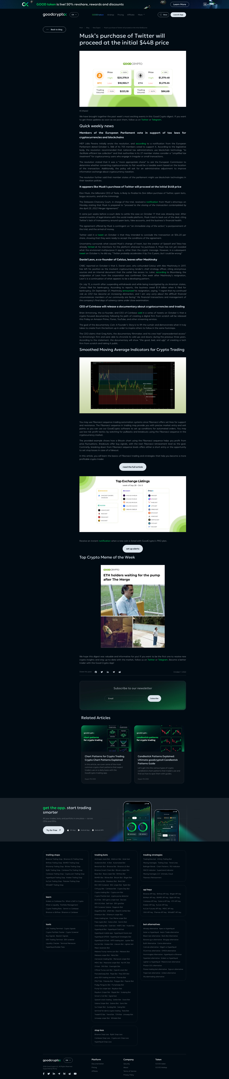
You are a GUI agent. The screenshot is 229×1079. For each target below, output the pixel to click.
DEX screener (69, 940)
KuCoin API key (162, 905)
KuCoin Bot (99, 944)
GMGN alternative (169, 951)
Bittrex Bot (109, 877)
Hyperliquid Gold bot (116, 929)
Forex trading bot (101, 918)
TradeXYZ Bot (100, 1014)
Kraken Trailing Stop (74, 877)
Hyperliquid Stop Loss (103, 1042)
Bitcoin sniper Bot (122, 870)
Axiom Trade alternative (169, 932)
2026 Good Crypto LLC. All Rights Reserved (57, 1066)
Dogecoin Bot (117, 907)
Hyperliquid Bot (101, 929)
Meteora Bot (125, 951)
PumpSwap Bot (118, 985)
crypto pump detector (119, 896)
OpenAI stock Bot (121, 970)
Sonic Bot (123, 1003)
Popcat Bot (129, 981)
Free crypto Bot (101, 922)
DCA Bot (98, 900)
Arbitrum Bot (116, 859)
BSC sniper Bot (116, 885)
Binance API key (149, 894)
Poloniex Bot (108, 981)
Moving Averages (150, 863)
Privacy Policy (128, 1075)
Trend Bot (110, 1014)
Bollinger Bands (149, 866)
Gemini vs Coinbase (70, 909)
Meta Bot (114, 955)
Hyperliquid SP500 (102, 937)
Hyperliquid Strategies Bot (120, 937)
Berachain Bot (100, 866)
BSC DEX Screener (102, 885)
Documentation (98, 1064)
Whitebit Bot (116, 1018)
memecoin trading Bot (103, 959)
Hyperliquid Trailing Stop (55, 877)
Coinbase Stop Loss (102, 1038)
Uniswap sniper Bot (102, 1018)
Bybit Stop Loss (116, 1034)
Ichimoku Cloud (167, 874)
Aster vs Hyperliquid (151, 932)
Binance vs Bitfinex (53, 912)
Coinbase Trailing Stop (55, 874)
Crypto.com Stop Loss (120, 1038)
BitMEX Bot (99, 877)
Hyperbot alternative (151, 958)
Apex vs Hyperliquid (166, 928)
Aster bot (126, 859)
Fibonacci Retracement (152, 877)
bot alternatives (151, 924)
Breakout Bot (111, 881)
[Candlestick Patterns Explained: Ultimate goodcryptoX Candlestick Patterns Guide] (159, 738)
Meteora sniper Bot (102, 955)
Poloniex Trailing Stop (71, 881)
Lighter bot (129, 944)
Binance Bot (111, 866)
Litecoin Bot (119, 944)
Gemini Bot (122, 922)
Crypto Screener (72, 932)
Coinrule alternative (151, 947)
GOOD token (98, 14)
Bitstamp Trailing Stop (55, 866)
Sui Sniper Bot (100, 1007)
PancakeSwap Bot (102, 974)
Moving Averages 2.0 (151, 874)
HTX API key (176, 901)
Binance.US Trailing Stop (73, 859)
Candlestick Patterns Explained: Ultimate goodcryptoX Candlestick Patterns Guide (158, 760)
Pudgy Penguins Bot (102, 985)
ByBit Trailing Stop (53, 870)
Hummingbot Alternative (153, 954)
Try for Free (52, 830)
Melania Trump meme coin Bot (107, 951)
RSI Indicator (175, 866)
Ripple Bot (115, 992)
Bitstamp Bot (100, 881)
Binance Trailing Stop (54, 859)
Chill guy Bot (99, 889)
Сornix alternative (164, 943)
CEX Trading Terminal (54, 928)
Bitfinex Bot (121, 874)
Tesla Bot (125, 1011)
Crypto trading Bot (102, 892)
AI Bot (109, 863)
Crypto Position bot (102, 896)
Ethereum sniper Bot (115, 914)
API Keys (147, 889)
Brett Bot (121, 881)
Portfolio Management (69, 905)
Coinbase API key (150, 901)
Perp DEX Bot (124, 974)
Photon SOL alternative (152, 965)
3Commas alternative (151, 951)
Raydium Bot (117, 988)
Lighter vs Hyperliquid (151, 962)
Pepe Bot (113, 974)
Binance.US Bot (123, 866)
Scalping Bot (126, 992)
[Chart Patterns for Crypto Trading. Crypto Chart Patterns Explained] (106, 738)
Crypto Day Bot (123, 889)
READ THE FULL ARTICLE (133, 467)
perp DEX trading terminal (105, 977)
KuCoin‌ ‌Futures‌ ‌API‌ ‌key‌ (152, 909)
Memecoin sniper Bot (121, 959)
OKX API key (148, 912)
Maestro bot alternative (170, 962)
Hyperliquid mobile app (104, 933)
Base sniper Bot (109, 874)
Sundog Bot (111, 1007)
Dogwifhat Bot (100, 911)
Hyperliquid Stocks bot (123, 933)
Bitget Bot (128, 877)
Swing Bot (121, 1007)
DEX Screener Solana (103, 907)
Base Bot (98, 874)
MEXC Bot (98, 963)
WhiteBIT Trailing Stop (54, 885)
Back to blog (56, 29)
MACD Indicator (149, 870)
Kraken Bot (108, 944)
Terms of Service (129, 1071)
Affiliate (130, 14)
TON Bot (118, 1014)
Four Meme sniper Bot (118, 918)
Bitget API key (175, 894)
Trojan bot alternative (151, 973)
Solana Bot (114, 1003)
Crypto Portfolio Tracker (55, 932)
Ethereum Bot (100, 914)
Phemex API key (160, 912)
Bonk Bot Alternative (170, 936)
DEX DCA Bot (100, 903)
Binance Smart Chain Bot (104, 870)
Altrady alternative (150, 928)
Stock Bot (126, 1000)
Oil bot (97, 966)
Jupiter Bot (129, 940)
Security (126, 1064)
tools (48, 924)
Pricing (121, 14)
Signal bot (113, 996)
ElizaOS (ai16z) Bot (123, 911)
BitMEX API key (162, 897)
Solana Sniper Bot (102, 1003)
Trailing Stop (163, 863)
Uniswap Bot (128, 1014)
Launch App (178, 14)
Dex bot (123, 900)
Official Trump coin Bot (103, 970)
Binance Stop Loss (102, 1034)
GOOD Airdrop (161, 1067)
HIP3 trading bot (117, 940)
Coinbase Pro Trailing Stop (72, 870)
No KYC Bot (125, 963)
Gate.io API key (164, 901)
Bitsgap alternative (170, 940)
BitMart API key (149, 897)
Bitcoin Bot (118, 877)
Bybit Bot (126, 885)
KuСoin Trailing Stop (54, 881)
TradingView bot (149, 859)
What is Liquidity (52, 905)
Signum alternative (175, 969)
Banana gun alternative (152, 940)
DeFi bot (109, 903)
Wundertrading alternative (153, 977)
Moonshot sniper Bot (112, 963)
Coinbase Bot (111, 889)
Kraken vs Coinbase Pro (55, 901)
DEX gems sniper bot (110, 900)
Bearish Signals (62, 936)
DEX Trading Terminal (54, 940)
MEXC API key (168, 909)
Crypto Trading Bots (54, 909)
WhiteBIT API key (174, 912)
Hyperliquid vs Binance (173, 954)
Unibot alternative (168, 973)
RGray (55, 1068)
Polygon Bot (119, 981)
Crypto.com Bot (117, 892)
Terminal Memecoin (68, 943)
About (125, 1067)
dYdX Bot (110, 911)
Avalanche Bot (100, 863)
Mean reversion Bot (102, 948)
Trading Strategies (152, 854)
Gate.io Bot (112, 922)
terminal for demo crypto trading (108, 1011)
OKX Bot (104, 966)
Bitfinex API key (163, 894)
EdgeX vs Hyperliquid (168, 947)
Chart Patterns (163, 866)
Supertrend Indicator (165, 870)
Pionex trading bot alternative (155, 969)
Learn (48, 897)
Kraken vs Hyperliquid (169, 958)
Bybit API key (175, 897)
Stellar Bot (117, 1000)
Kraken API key (149, 905)
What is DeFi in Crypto (74, 901)
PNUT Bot (98, 981)
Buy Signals (50, 936)
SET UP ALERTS (132, 548)
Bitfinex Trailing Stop (54, 863)
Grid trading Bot (101, 926)
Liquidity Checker (52, 943)
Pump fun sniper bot (103, 988)
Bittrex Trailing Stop (72, 866)
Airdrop (110, 14)
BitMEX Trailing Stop (71, 863)
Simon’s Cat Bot (101, 996)
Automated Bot (119, 863)
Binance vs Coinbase (70, 912)
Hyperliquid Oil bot (102, 940)
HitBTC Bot (121, 926)
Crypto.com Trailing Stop (74, 874)
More (140, 14)
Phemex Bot (121, 977)
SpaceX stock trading (103, 1000)
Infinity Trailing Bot (164, 859)
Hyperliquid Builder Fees (55, 947)
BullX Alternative (149, 943)
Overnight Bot (114, 966)
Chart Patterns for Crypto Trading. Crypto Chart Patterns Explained (105, 758)
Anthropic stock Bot (102, 859)
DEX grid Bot (119, 903)
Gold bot (112, 926)
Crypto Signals (69, 928)
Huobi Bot (130, 926)
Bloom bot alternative (151, 936)
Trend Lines (173, 863)
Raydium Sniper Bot (102, 992)
